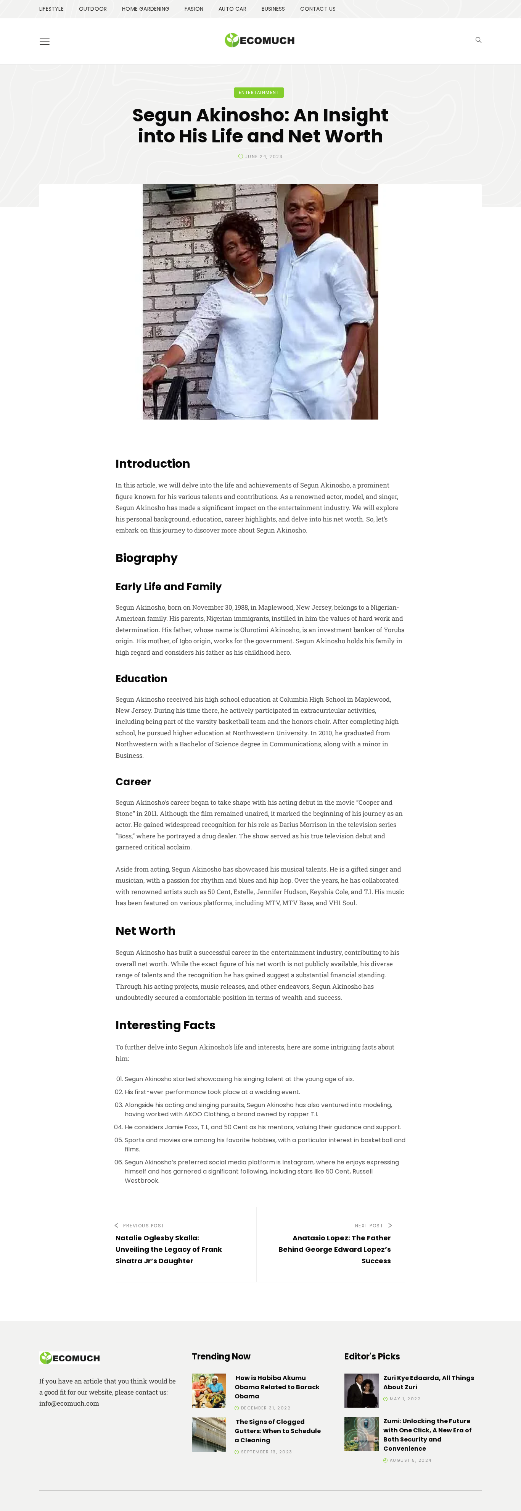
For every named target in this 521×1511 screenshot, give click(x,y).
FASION (194, 9)
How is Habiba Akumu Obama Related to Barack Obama (277, 1387)
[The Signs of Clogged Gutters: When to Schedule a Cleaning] (209, 1435)
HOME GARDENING (145, 9)
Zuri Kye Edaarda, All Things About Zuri (428, 1383)
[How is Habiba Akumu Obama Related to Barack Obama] (209, 1392)
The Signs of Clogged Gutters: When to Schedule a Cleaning (278, 1431)
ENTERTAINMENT (259, 92)
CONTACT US (318, 9)
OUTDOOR (93, 9)
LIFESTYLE (51, 9)
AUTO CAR (232, 9)
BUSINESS (273, 9)
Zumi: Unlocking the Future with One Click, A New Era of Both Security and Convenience (427, 1435)
